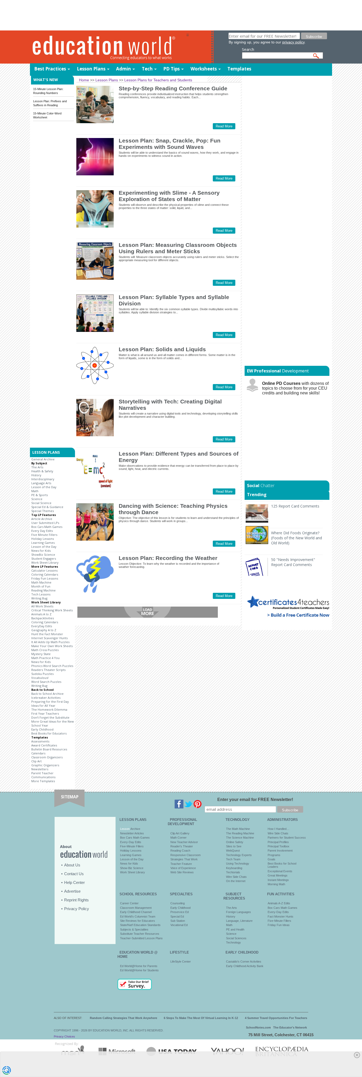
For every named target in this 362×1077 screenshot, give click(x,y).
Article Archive (41, 519)
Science (36, 499)
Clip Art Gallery (179, 833)
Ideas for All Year (43, 705)
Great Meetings (278, 875)
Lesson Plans (91, 68)
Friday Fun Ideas (279, 925)
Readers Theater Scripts (48, 670)
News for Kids (41, 551)
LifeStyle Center (180, 961)
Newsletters (39, 769)
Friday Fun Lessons (44, 578)
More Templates (43, 781)
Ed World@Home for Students (139, 970)
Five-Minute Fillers (132, 846)
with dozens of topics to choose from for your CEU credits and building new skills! (295, 388)
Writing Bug (39, 598)
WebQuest (233, 850)
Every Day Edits (42, 531)
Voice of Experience (183, 868)
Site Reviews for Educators (137, 920)
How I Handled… (278, 828)
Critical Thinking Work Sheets (52, 610)
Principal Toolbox (278, 846)
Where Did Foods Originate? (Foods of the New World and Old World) (296, 537)
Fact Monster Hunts (280, 916)
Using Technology (237, 863)
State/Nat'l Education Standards (140, 925)
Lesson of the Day (43, 487)
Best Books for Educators (49, 733)
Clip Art (36, 761)
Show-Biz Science (131, 868)
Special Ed (177, 916)
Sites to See (233, 846)
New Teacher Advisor (184, 842)
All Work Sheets (42, 606)
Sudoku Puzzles (42, 674)
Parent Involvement (280, 850)
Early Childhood (42, 729)
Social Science (41, 503)
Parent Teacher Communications (43, 775)
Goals (271, 859)
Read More (224, 126)
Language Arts (41, 483)
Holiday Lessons (42, 539)
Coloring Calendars (44, 574)
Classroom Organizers (47, 757)
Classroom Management (136, 907)
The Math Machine (238, 828)
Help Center (74, 882)
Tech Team (233, 859)
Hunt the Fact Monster (47, 634)
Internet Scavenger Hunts (49, 638)
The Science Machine (240, 837)
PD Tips (171, 68)
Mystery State (41, 654)
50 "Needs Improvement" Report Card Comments (293, 562)
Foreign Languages (238, 912)
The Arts (37, 467)
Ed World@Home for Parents (138, 966)
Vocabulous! (39, 678)
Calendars (38, 753)
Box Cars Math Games (46, 527)
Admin (123, 68)
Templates (239, 68)
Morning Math (276, 884)
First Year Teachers (45, 713)
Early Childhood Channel (136, 912)
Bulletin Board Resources (49, 749)
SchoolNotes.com (258, 1027)
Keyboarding (234, 868)
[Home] (108, 47)
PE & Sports (39, 495)
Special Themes (42, 511)
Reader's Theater (181, 846)
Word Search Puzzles (46, 682)
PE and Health (235, 929)
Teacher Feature (181, 863)
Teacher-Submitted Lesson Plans (141, 938)
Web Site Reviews (182, 872)
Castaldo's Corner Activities (243, 961)
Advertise (72, 891)
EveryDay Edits (41, 626)
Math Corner (178, 837)
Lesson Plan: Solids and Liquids (162, 349)
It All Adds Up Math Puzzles (50, 642)
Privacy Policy (76, 908)
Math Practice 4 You (45, 658)
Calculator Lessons (44, 570)
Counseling (177, 903)
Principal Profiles (278, 842)
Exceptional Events (280, 871)
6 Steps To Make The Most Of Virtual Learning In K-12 (201, 1018)
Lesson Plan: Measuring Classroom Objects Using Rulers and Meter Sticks (178, 248)
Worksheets (204, 68)
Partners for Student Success (287, 837)
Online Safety (234, 842)
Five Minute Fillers (44, 535)
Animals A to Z (41, 614)
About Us (72, 865)
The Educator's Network (290, 1027)
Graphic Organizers (45, 765)
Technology (233, 942)
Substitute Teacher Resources (139, 933)
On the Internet (235, 881)
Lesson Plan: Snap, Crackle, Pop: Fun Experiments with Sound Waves (169, 143)
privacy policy (293, 42)
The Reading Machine (240, 833)
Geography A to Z (43, 630)
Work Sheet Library (45, 562)
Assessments (40, 741)
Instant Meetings (278, 880)
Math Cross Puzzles (45, 650)
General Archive (43, 459)
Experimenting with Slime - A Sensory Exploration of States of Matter (169, 196)
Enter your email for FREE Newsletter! (255, 799)
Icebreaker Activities (45, 698)
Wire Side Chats (236, 876)
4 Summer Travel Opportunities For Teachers (276, 1018)
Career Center (129, 903)
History (36, 475)
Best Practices (50, 68)
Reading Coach (180, 850)
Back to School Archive (47, 694)
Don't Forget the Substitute (50, 717)
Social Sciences (236, 938)
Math (34, 491)
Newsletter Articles (132, 833)
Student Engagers (43, 558)
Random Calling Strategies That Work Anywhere (123, 1018)
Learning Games (43, 543)
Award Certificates (44, 745)
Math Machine (41, 582)
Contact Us (74, 873)
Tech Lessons (40, 594)
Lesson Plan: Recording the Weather (168, 558)
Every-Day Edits (130, 842)
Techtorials (233, 872)
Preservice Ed (179, 912)
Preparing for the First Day (50, 702)
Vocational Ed (179, 925)
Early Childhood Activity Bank (244, 966)
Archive (135, 828)
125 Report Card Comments (295, 506)
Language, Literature (239, 920)
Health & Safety (42, 471)
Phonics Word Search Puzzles (52, 666)
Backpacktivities (42, 618)
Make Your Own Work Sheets (52, 646)
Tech (147, 68)
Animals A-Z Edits (279, 903)
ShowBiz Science (43, 555)
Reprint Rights (76, 900)
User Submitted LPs (45, 523)
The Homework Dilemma (49, 709)
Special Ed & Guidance (47, 507)
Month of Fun (40, 586)
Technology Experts (239, 855)
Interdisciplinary (42, 479)
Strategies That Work (184, 859)
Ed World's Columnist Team (137, 916)
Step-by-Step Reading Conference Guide (173, 88)
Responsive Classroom (185, 855)
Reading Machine (43, 590)
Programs (274, 855)
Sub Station (177, 920)
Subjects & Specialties (134, 929)
